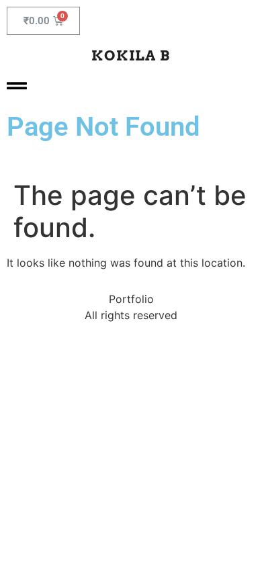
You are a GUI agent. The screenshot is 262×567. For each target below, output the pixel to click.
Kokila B (130, 55)
